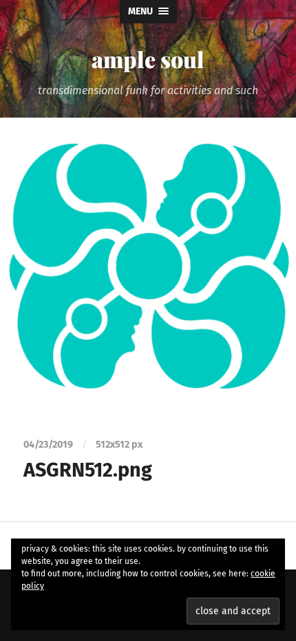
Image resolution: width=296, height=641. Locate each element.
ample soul (148, 59)
